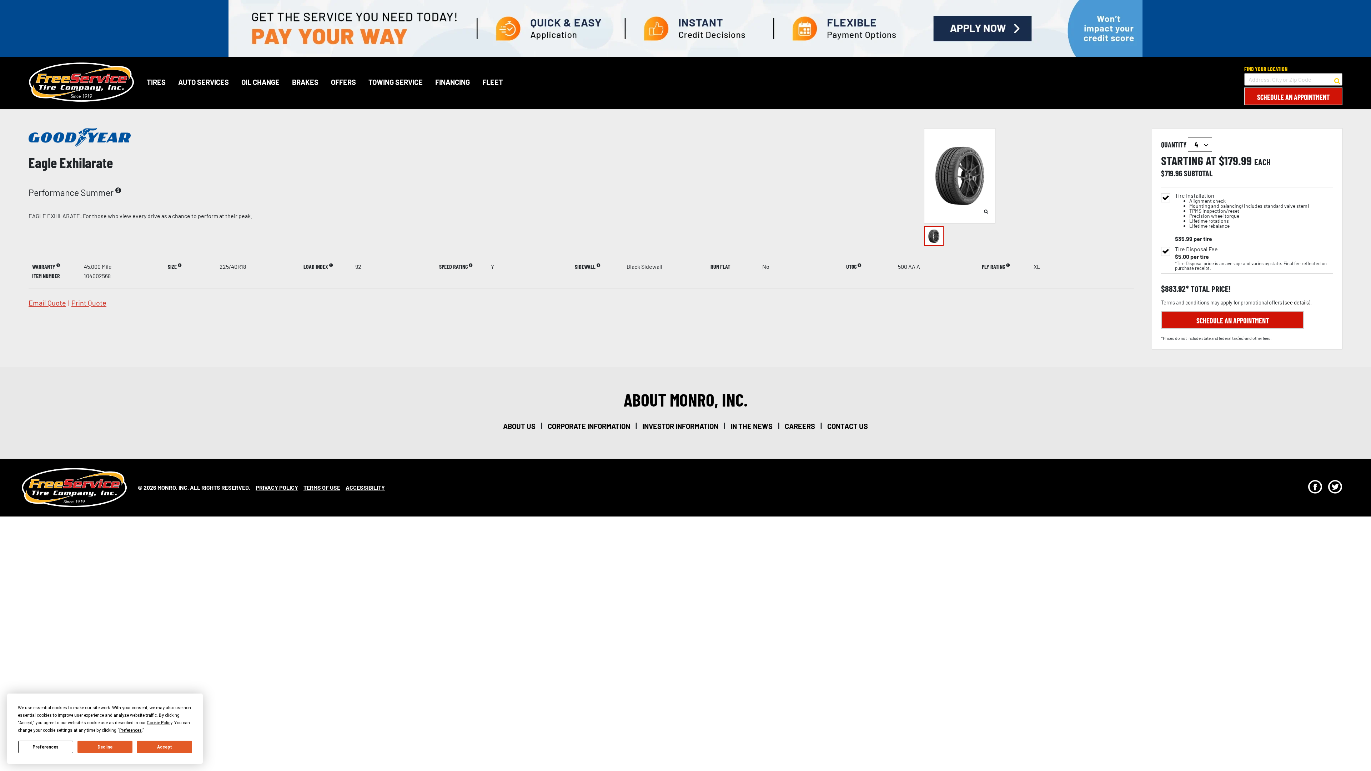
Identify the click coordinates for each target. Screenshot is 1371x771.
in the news (751, 426)
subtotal (1198, 173)
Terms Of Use (321, 487)
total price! (1210, 289)
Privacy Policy (277, 487)
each (1262, 162)
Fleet (492, 82)
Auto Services (203, 82)
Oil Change (260, 82)
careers (800, 426)
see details (1297, 302)
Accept (164, 747)
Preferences (45, 747)
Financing (452, 82)
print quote (88, 302)
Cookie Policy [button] (159, 722)
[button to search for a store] (1337, 80)
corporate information (589, 426)
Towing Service (395, 82)
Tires (156, 82)
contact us (847, 426)
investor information (680, 426)
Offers (343, 82)
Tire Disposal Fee (1196, 249)
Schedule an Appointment (1293, 97)
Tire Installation (1242, 211)
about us (519, 426)
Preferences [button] (130, 730)
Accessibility (365, 487)
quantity (1174, 144)
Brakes (305, 82)
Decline (104, 747)
